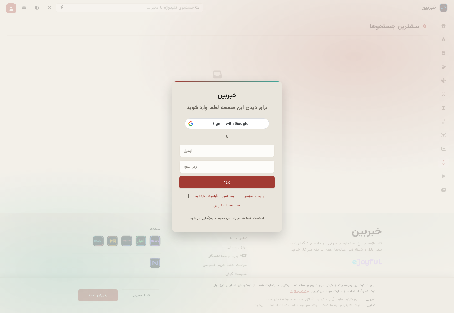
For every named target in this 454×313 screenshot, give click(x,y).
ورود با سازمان (254, 196)
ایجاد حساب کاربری (227, 205)
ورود (227, 182)
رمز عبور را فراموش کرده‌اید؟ (213, 196)
